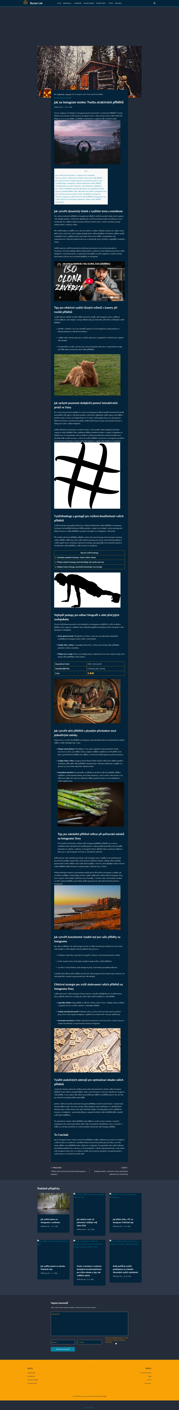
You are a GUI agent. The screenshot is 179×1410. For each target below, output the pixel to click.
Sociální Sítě (67, 98)
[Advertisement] (89, 22)
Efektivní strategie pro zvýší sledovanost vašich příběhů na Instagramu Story (80, 197)
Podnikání (78, 3)
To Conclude (59, 202)
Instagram (58, 98)
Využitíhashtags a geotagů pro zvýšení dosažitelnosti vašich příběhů (78, 183)
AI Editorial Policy (89, 1407)
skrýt (85, 171)
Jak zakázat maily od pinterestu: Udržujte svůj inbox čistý (87, 1222)
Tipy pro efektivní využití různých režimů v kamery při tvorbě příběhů (78, 178)
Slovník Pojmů (89, 3)
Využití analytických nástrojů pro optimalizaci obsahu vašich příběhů (78, 199)
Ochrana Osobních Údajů (97, 1396)
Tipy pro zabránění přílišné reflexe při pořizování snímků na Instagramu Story (81, 191)
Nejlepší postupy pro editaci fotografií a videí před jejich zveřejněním (78, 186)
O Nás (111, 3)
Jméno (55, 1342)
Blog (149, 1376)
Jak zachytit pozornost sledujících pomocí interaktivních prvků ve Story (78, 181)
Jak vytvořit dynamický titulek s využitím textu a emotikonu (75, 175)
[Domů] (55, 94)
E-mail (81, 1342)
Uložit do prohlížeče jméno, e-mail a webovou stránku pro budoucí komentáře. (116, 1340)
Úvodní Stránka (145, 1373)
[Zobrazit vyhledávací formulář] (154, 3)
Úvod (59, 3)
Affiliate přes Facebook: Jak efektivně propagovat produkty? (68, 1171)
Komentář (56, 1314)
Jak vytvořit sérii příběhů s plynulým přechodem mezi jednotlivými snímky (79, 189)
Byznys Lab (59, 107)
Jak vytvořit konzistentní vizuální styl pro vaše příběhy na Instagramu (78, 194)
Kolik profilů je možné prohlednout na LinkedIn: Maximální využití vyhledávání (125, 1269)
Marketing (31, 1373)
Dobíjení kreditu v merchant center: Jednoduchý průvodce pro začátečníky (111, 1171)
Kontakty (118, 3)
